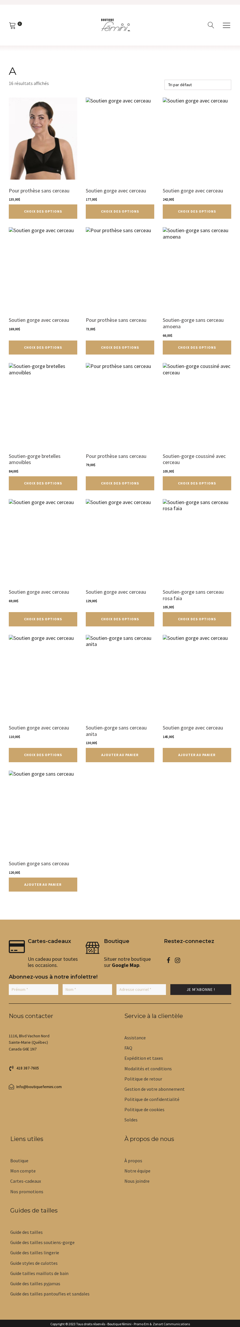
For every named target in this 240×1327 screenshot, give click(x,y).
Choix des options (43, 211)
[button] (226, 25)
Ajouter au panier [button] (119, 755)
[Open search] (211, 25)
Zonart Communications (171, 1324)
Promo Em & (143, 1324)
